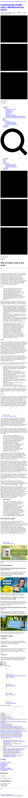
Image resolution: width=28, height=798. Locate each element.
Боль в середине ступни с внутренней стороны (11, 734)
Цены (4, 119)
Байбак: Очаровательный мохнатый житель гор (13, 749)
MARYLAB (19, 795)
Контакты (5, 126)
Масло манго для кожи (11, 703)
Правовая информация (11, 123)
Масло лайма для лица (11, 685)
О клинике (5, 106)
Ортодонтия (8, 110)
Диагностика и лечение (11, 109)
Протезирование (9, 111)
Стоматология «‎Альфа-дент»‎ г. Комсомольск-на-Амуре (12, 7)
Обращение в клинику (11, 122)
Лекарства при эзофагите (6, 725)
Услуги (5, 108)
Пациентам (6, 120)
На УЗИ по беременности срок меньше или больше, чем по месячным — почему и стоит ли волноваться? (14, 731)
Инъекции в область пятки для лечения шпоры (11, 736)
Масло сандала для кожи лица (9, 416)
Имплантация (9, 112)
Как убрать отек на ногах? (6, 718)
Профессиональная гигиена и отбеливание (15, 116)
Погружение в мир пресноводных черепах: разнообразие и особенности (12, 756)
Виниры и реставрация (11, 115)
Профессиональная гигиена (7, 769)
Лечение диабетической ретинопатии (11, 751)
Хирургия (8, 113)
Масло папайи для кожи (8, 543)
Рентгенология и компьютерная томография (15, 117)
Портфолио (5, 125)
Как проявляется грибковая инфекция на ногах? (11, 727)
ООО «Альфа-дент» (6, 794)
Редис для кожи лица (10, 694)
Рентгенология (4, 770)
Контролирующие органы (11, 124)
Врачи (4, 118)
